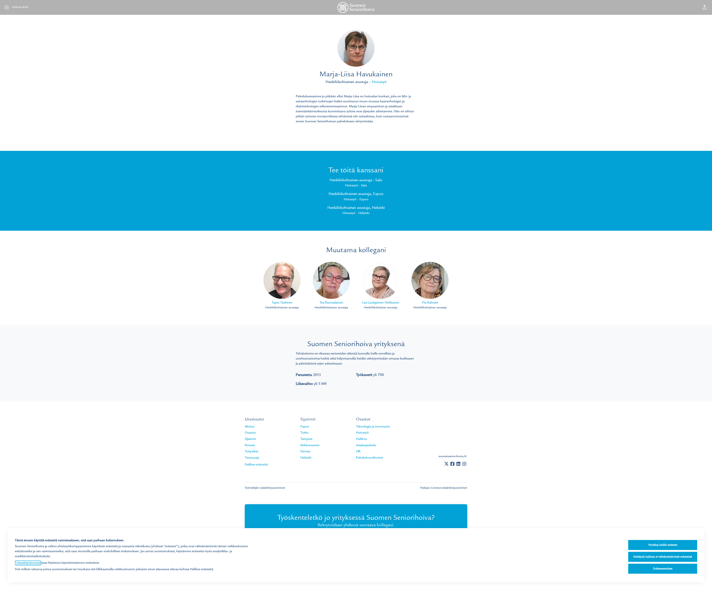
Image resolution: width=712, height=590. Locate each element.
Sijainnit (250, 439)
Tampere (306, 439)
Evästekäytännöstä (28, 563)
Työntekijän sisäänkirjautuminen (265, 487)
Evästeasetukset (662, 568)
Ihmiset (250, 445)
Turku (304, 433)
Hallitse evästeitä (256, 464)
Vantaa (305, 451)
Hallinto (361, 439)
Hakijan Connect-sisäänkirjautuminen (443, 487)
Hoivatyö (379, 82)
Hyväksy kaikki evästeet (662, 544)
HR (358, 451)
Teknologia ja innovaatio (373, 426)
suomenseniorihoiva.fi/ (453, 456)
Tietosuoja (252, 458)
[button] (704, 7)
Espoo (304, 426)
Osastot (250, 433)
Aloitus (249, 426)
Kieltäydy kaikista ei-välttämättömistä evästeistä (662, 556)
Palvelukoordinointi (369, 458)
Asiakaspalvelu (366, 445)
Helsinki (305, 458)
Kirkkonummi (309, 445)
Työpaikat (251, 451)
